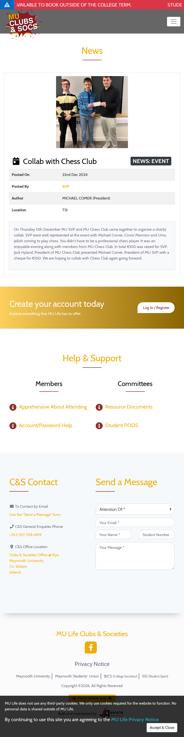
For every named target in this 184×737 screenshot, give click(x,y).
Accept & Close (162, 727)
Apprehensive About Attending (53, 407)
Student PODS (121, 425)
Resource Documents (129, 407)
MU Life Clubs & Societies (92, 634)
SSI (155, 676)
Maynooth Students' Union (77, 676)
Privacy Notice (92, 664)
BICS (120, 676)
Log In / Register (156, 307)
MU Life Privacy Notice (135, 719)
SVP (65, 186)
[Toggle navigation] (173, 21)
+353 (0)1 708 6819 (25, 534)
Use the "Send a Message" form (35, 514)
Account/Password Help (45, 425)
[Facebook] (92, 648)
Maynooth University (33, 676)
